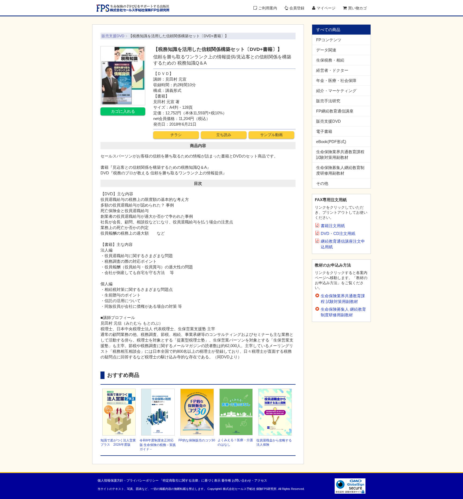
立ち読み (223, 135)
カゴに (123, 111)
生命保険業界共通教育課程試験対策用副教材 (340, 154)
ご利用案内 (267, 8)
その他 (322, 183)
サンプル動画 (271, 135)
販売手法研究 (328, 101)
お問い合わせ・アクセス (249, 480)
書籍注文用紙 (333, 225)
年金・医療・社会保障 (336, 80)
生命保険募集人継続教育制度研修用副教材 (340, 170)
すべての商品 (328, 29)
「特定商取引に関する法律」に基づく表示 (190, 480)
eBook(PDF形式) (331, 141)
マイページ (326, 8)
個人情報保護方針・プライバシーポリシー (128, 480)
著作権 (226, 480)
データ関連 (326, 50)
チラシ (176, 135)
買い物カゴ (357, 8)
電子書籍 (324, 131)
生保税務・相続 (330, 60)
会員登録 (296, 8)
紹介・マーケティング (336, 90)
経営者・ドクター (332, 70)
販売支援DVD (328, 121)
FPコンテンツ (328, 39)
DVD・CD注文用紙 (338, 233)
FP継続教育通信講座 (334, 111)
